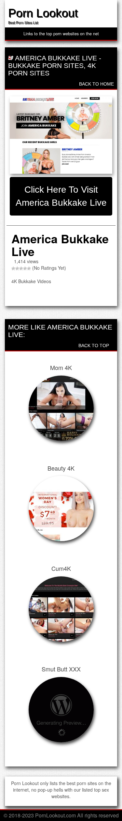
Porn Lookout (43, 13)
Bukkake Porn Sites (46, 65)
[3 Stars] (21, 268)
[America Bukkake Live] (61, 134)
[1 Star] (13, 268)
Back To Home (96, 84)
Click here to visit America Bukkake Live (61, 196)
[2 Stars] (17, 268)
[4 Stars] (25, 268)
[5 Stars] (29, 268)
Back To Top (94, 345)
